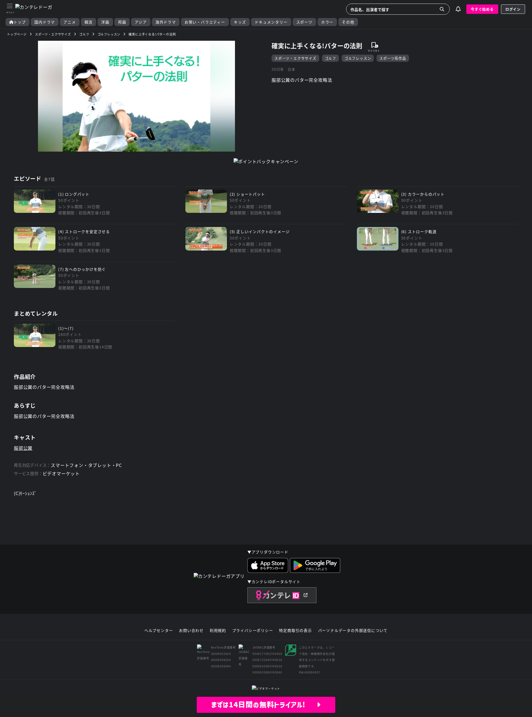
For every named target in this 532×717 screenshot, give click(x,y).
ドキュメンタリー (271, 22)
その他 (348, 22)
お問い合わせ (191, 630)
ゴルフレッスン (357, 58)
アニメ (69, 22)
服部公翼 (23, 448)
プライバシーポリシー (252, 630)
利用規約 (218, 630)
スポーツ (304, 22)
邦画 (122, 22)
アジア (141, 22)
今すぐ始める (482, 9)
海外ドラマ (165, 22)
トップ (20, 22)
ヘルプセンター (158, 630)
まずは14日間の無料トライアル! (263, 704)
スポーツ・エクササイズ (295, 58)
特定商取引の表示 (295, 630)
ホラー (327, 22)
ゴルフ (330, 58)
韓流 (89, 22)
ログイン (513, 9)
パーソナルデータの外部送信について (353, 630)
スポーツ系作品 (392, 58)
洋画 (105, 22)
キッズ (240, 22)
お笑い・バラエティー (205, 22)
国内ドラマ (44, 22)
